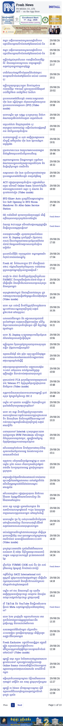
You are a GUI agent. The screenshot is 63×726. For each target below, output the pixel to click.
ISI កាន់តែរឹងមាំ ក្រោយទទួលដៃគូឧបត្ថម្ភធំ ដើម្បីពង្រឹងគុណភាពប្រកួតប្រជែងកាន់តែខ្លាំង (24, 216)
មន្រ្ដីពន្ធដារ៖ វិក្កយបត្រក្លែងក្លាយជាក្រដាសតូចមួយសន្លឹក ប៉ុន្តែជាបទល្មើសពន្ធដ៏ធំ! (24, 346)
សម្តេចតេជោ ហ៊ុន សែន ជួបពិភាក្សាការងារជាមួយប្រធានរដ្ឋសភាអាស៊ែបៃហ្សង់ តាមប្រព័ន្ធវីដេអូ (24, 174)
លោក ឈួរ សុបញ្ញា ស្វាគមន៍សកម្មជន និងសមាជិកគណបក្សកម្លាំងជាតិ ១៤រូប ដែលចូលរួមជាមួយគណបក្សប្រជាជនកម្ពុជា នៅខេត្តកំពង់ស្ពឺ (24, 510)
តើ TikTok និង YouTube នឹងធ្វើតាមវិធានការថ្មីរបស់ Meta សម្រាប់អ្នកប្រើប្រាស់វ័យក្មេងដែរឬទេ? (24, 607)
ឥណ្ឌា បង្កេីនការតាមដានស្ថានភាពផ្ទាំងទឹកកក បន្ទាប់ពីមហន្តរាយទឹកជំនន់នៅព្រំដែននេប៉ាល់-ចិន (24, 42)
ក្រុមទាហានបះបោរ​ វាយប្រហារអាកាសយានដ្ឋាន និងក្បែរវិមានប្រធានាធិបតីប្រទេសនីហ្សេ (23, 152)
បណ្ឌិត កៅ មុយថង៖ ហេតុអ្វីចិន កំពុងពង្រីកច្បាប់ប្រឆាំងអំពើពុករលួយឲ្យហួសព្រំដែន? (24, 404)
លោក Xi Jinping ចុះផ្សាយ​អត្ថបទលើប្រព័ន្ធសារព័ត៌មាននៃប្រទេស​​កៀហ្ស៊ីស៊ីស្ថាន (24, 336)
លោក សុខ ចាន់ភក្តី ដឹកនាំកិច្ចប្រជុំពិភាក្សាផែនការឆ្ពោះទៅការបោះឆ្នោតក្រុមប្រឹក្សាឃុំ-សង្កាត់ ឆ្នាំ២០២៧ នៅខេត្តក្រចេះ (24, 309)
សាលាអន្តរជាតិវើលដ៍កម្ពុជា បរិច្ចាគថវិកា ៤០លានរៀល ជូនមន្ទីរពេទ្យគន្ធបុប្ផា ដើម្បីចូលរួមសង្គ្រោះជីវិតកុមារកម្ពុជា (24, 633)
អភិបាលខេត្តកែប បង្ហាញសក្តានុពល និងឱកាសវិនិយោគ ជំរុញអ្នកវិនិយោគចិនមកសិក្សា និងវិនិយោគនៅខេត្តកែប (23, 497)
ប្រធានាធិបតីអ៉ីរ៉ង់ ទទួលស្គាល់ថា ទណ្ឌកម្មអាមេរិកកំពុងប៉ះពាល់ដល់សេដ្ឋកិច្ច (24, 255)
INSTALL (54, 7)
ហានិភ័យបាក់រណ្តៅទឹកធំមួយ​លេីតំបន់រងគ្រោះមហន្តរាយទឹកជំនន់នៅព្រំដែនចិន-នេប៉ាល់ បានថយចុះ (25, 76)
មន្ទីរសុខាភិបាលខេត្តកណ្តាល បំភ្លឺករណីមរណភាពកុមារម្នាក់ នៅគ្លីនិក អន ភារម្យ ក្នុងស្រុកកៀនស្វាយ (25, 680)
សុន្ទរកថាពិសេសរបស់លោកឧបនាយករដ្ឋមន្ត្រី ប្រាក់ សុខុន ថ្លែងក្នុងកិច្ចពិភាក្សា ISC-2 (25, 394)
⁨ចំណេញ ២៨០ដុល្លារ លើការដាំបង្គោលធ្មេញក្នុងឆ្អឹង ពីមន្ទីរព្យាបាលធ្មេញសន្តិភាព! (25, 226)
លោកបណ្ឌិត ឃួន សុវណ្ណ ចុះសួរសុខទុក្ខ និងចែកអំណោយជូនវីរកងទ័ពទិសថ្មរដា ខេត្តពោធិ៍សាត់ (24, 116)
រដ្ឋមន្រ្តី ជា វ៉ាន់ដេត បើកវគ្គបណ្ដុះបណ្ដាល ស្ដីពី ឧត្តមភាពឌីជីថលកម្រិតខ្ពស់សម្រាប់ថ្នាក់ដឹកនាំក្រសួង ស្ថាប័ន (23, 692)
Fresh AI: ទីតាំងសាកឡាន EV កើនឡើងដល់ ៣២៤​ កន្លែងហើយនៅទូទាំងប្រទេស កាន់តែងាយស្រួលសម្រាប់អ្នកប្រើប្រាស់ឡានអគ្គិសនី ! (24, 267)
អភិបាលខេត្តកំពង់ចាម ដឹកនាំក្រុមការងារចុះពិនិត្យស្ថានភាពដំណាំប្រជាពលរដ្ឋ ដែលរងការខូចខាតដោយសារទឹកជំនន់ (24, 451)
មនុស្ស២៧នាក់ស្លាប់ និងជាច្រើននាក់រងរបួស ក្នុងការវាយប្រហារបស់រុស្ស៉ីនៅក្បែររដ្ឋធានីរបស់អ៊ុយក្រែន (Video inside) (25, 296)
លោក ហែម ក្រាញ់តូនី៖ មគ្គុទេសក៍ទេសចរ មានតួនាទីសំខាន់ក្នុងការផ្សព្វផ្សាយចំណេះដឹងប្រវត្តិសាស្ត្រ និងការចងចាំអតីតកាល (23, 620)
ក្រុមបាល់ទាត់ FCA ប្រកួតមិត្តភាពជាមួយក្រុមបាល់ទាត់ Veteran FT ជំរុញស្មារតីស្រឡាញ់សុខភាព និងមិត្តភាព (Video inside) (25, 383)
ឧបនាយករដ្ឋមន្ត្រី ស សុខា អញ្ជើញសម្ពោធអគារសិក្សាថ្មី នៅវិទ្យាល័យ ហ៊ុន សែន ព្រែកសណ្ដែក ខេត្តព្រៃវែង (23, 141)
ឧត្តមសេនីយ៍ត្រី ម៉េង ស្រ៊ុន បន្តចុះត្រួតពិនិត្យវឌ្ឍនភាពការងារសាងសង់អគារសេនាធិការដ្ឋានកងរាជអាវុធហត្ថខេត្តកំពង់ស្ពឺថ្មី (24, 357)
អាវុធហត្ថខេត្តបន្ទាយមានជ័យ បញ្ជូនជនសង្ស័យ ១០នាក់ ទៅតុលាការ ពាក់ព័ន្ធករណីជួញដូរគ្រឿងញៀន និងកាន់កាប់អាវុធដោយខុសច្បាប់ (23, 370)
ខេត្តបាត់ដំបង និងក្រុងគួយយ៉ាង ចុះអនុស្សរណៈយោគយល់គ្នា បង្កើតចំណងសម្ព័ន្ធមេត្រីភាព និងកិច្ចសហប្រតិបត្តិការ (24, 128)
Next (20, 705)
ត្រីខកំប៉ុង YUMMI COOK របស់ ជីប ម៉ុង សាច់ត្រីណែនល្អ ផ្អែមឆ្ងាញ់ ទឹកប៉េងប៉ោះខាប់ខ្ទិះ (24, 566)
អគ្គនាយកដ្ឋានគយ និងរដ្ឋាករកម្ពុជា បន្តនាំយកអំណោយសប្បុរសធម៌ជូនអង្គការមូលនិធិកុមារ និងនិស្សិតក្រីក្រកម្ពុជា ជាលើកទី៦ (24, 163)
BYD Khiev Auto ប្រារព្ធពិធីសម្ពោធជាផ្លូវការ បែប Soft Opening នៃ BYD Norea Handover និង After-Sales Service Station (23, 204)
